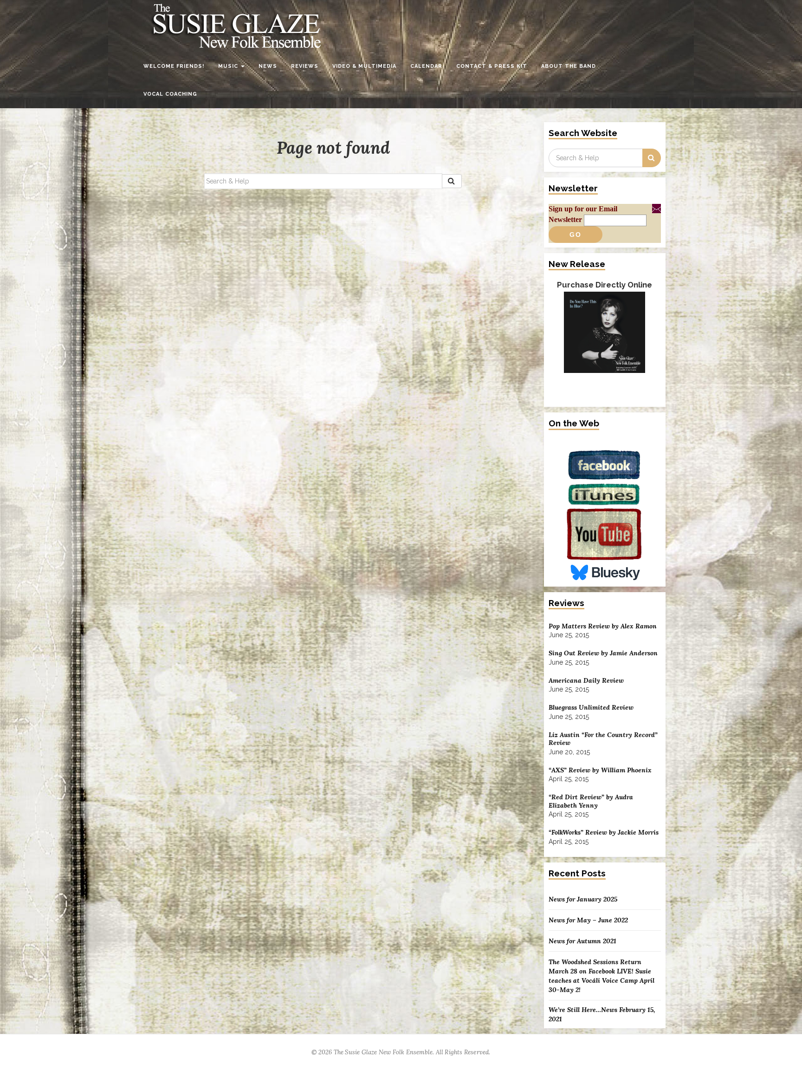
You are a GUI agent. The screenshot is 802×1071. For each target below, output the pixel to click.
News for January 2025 (583, 899)
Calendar (426, 66)
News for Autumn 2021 (582, 941)
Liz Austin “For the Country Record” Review (603, 739)
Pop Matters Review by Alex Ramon (603, 626)
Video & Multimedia (364, 66)
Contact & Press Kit (491, 66)
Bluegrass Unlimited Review (591, 708)
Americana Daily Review (586, 681)
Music (229, 66)
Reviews (304, 66)
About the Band (568, 66)
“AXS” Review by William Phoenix (600, 770)
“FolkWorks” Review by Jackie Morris (604, 832)
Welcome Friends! (173, 66)
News (268, 66)
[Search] (452, 181)
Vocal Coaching (170, 94)
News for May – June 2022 (588, 920)
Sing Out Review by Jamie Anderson (603, 653)
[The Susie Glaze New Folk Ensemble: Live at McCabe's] (604, 345)
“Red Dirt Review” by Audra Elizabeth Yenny (591, 801)
